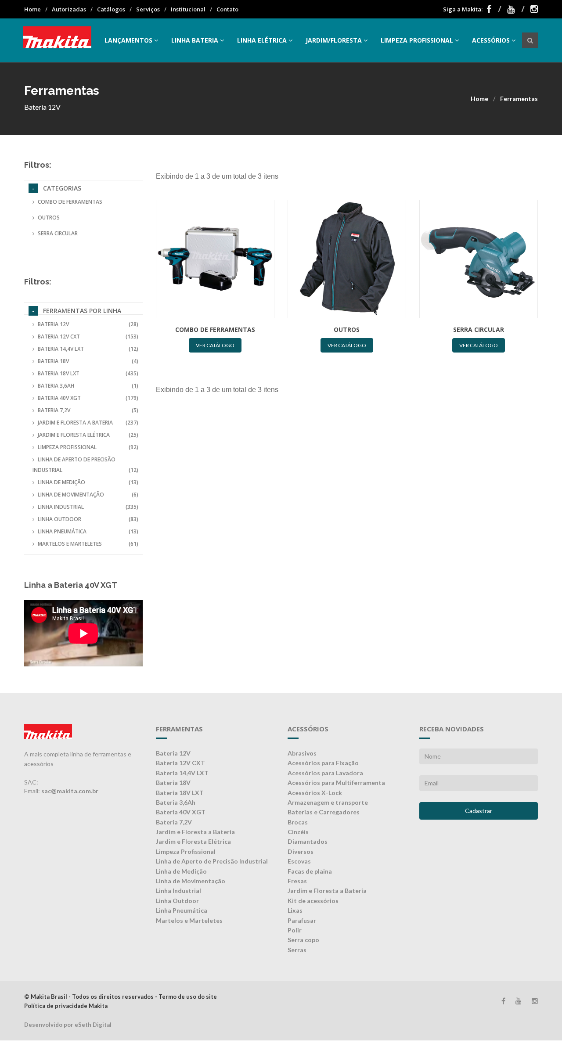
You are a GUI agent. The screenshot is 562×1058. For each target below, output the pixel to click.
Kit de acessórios (313, 900)
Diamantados (308, 841)
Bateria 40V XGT (88, 398)
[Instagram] (534, 9)
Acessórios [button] (491, 40)
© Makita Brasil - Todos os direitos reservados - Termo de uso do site (120, 996)
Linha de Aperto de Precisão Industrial (85, 465)
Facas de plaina (310, 871)
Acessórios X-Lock (315, 792)
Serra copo (303, 939)
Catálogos (111, 9)
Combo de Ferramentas (70, 201)
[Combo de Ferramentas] (215, 259)
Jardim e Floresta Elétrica (88, 435)
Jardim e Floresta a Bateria (88, 422)
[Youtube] (516, 9)
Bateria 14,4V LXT (88, 349)
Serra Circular (58, 233)
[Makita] (57, 40)
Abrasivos (302, 753)
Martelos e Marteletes (88, 543)
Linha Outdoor (88, 519)
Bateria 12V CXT (88, 336)
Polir (295, 930)
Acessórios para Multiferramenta (336, 782)
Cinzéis (298, 831)
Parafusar (302, 920)
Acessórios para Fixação (323, 763)
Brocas (298, 822)
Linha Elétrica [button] (262, 40)
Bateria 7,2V (88, 410)
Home (32, 9)
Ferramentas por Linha (82, 310)
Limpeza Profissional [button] (417, 40)
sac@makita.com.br (69, 791)
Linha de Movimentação (88, 494)
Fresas (297, 881)
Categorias (62, 188)
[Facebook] (493, 9)
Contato (227, 9)
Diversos (300, 851)
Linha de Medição (88, 482)
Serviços (148, 9)
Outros (49, 217)
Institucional (188, 9)
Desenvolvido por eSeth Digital (68, 1024)
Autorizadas (69, 9)
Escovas (299, 861)
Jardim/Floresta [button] (334, 40)
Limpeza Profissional (88, 447)
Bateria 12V (88, 324)
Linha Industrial (88, 507)
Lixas (295, 910)
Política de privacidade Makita (66, 1005)
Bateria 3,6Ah (88, 385)
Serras (297, 950)
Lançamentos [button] (128, 40)
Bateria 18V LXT (88, 373)
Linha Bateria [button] (194, 40)
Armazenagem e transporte (328, 802)
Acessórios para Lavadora (325, 773)
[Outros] (347, 259)
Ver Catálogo (215, 345)
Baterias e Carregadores (324, 812)
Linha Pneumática (88, 531)
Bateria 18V (88, 361)
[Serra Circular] (478, 259)
